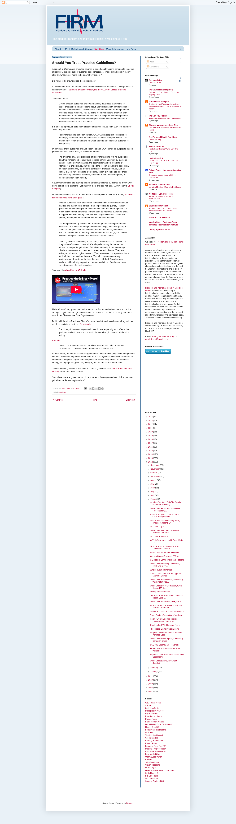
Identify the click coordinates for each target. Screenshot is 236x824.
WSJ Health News (153, 703)
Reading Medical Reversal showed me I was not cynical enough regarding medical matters (165, 106)
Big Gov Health (151, 776)
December (155, 465)
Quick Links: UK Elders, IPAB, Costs (165, 601)
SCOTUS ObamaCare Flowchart (164, 645)
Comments (154, 67)
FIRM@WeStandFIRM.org (163, 336)
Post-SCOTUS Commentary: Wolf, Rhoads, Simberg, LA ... (165, 522)
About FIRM (61, 49)
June (152, 488)
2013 (150, 458)
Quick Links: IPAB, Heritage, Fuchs (165, 625)
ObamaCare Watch (153, 757)
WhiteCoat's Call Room (159, 217)
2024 (150, 417)
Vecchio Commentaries (159, 184)
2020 (150, 432)
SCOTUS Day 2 (157, 526)
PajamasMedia (151, 713)
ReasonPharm (151, 743)
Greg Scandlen (151, 738)
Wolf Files (149, 732)
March (153, 499)
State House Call (152, 773)
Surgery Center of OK (154, 781)
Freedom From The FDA (155, 746)
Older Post (130, 400)
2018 (150, 439)
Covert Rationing (152, 765)
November (155, 469)
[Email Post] (85, 388)
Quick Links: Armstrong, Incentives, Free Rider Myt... (165, 509)
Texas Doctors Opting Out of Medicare (166, 615)
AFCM (148, 705)
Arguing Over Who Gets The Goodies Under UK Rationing (166, 503)
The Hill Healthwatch (154, 735)
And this (56, 340)
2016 (150, 447)
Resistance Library (153, 716)
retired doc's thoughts (159, 102)
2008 (150, 687)
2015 (150, 450)
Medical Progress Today (155, 749)
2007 (150, 691)
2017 (150, 443)
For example (85, 324)
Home (94, 400)
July (152, 484)
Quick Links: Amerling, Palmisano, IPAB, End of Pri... (165, 565)
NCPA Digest (151, 768)
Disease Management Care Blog (163, 125)
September (155, 476)
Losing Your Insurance (160, 592)
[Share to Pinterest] (102, 388)
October (154, 473)
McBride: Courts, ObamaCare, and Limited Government (165, 547)
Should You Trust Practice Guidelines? (167, 611)
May (152, 491)
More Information (115, 49)
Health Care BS (156, 158)
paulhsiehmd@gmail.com (156, 339)
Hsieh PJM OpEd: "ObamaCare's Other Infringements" (164, 515)
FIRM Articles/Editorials (80, 49)
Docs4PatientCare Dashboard (158, 724)
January (154, 671)
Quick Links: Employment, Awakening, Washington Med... (166, 581)
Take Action (131, 49)
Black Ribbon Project (158, 206)
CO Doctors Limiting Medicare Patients (167, 560)
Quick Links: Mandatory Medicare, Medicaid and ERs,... (165, 531)
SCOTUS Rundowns (159, 536)
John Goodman (152, 762)
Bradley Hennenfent (154, 741)
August (153, 480)
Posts (151, 62)
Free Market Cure (153, 754)
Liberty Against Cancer (159, 229)
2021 (150, 428)
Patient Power (151, 719)
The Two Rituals (155, 83)
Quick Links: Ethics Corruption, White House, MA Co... (166, 587)
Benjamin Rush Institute (155, 730)
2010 (150, 680)
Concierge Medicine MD (155, 751)
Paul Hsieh (66, 388)
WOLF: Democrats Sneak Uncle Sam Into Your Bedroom (166, 606)
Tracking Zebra (155, 80)
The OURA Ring (155, 139)
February (154, 668)
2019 (150, 435)
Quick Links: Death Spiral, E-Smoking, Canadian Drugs (166, 640)
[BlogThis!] (93, 388)
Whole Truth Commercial (161, 570)
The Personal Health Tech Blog (163, 137)
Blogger (129, 803)
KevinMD (149, 759)
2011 (150, 676)
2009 (150, 684)
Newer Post (58, 400)
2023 (150, 420)
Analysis (62, 392)
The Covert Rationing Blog (161, 90)
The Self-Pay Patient (158, 116)
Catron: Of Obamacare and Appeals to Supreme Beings (166, 574)
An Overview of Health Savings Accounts (165, 118)
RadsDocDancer (156, 146)
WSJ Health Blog (152, 778)
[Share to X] (96, 388)
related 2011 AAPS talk (75, 270)
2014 (150, 454)
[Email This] (90, 388)
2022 (150, 424)
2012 (150, 462)
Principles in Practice (154, 711)
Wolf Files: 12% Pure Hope (161, 194)
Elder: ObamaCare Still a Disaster (164, 552)
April (152, 495)
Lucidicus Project (152, 708)
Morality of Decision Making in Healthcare (165, 187)
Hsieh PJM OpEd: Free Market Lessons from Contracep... (163, 620)
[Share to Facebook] (99, 388)
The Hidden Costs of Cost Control (164, 629)
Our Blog (99, 49)
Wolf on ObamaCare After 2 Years (164, 556)
